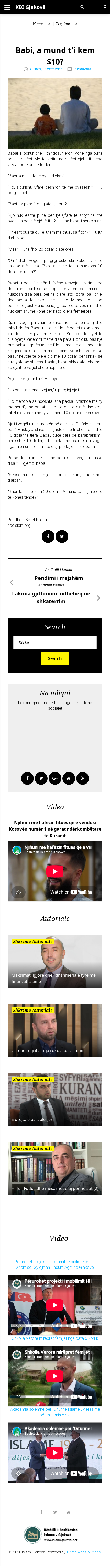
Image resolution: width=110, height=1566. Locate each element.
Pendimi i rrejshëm (59, 577)
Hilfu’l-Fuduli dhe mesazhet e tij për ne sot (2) (55, 1188)
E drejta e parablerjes (32, 1119)
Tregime (63, 23)
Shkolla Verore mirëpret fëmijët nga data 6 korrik (55, 1338)
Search (55, 658)
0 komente (82, 69)
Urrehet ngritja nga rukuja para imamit (49, 1050)
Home (38, 23)
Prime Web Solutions (84, 1552)
